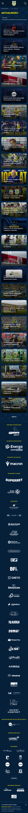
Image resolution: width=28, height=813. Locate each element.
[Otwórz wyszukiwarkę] (25, 3)
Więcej (14, 417)
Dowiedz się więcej (6, 806)
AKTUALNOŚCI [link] (14, 8)
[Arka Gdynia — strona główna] (14, 3)
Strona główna (4, 8)
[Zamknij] (26, 805)
